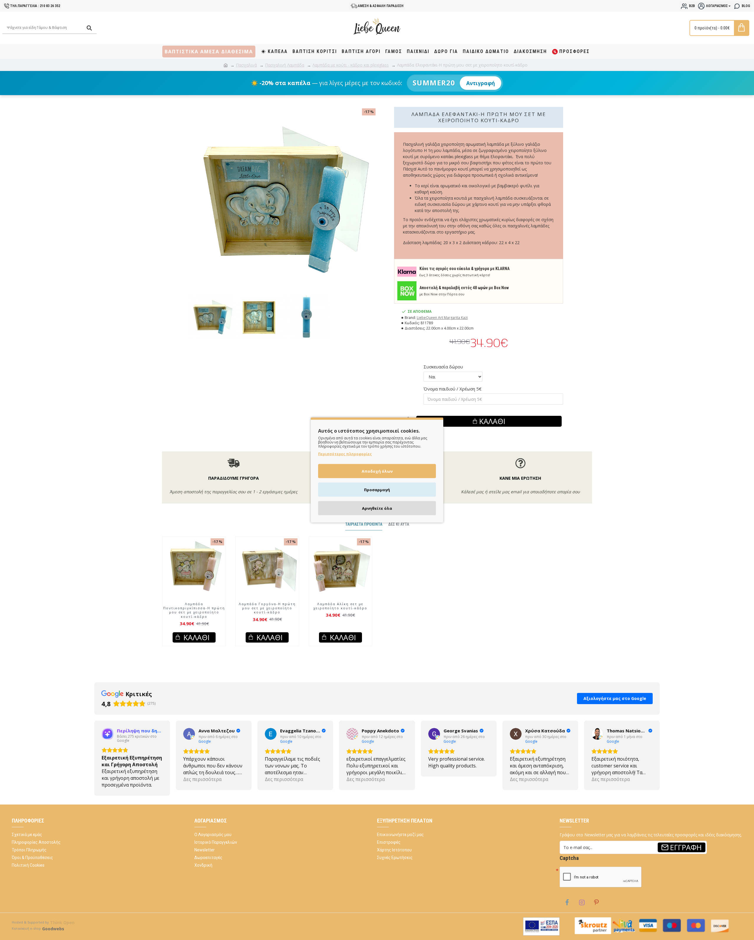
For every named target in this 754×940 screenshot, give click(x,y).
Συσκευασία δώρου (443, 367)
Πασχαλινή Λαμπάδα (284, 65)
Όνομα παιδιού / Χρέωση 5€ (453, 389)
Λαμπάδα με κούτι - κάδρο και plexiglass (350, 65)
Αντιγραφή (480, 83)
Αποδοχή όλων (377, 471)
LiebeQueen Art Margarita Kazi (442, 317)
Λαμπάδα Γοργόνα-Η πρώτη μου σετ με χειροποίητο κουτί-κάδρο (267, 614)
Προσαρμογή (377, 489)
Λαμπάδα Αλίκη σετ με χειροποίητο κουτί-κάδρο (340, 612)
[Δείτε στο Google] (107, 739)
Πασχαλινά (246, 65)
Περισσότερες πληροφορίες (345, 453)
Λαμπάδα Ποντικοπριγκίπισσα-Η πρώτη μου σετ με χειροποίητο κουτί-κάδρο (194, 616)
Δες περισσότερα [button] (121, 785)
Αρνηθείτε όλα (377, 508)
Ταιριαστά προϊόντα (363, 529)
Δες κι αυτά (398, 529)
